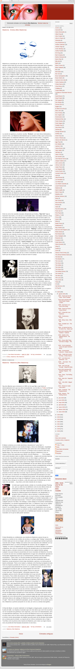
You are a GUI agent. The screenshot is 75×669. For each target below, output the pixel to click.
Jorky (57, 447)
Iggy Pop (57, 142)
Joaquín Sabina (59, 160)
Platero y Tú (58, 215)
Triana (57, 282)
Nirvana (57, 204)
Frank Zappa (58, 123)
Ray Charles (58, 227)
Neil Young (58, 200)
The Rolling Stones (60, 271)
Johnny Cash (58, 165)
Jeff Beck (57, 152)
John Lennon (58, 163)
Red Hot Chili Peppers (61, 229)
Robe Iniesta (58, 231)
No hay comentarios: (36, 354)
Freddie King (58, 125)
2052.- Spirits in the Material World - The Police (64, 336)
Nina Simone (58, 202)
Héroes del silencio (60, 140)
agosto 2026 (62, 294)
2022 (58, 421)
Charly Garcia (59, 84)
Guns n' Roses (59, 137)
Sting (56, 246)
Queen (57, 219)
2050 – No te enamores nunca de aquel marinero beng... (65, 347)
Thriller (44, 388)
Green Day (58, 135)
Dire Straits (58, 102)
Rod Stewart (58, 234)
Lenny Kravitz (59, 171)
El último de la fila (60, 108)
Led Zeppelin (58, 169)
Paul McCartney (59, 209)
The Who (57, 275)
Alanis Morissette (59, 32)
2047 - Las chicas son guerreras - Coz (64, 358)
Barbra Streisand (59, 57)
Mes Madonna (20, 356)
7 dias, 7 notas (9, 6)
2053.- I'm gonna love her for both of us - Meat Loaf (65, 328)
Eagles (57, 106)
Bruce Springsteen (60, 76)
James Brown (59, 148)
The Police (58, 269)
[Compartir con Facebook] (49, 354)
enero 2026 (62, 411)
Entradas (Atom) (14, 637)
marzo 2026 (62, 407)
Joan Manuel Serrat (60, 158)
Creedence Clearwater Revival (63, 92)
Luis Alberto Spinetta (60, 183)
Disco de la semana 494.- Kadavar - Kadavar (65, 332)
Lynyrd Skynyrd (59, 186)
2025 (58, 414)
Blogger (49, 664)
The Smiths (58, 273)
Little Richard (58, 177)
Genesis (57, 129)
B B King (57, 53)
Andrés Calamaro (60, 44)
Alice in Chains (59, 38)
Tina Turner (58, 279)
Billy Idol (57, 61)
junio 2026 (61, 400)
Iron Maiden (58, 144)
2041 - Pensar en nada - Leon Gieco (64, 386)
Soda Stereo (58, 242)
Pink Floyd (58, 213)
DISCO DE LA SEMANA (59, 528)
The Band (58, 257)
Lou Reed (58, 181)
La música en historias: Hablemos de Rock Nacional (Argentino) (24, 649)
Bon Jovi (57, 73)
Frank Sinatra (58, 121)
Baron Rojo (58, 59)
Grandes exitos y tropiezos (62, 440)
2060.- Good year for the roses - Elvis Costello (64, 296)
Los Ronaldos (59, 179)
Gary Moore (58, 127)
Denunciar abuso (60, 479)
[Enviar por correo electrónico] (46, 354)
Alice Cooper (58, 36)
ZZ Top (57, 288)
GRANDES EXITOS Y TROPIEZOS (58, 532)
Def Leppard (58, 100)
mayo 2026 (62, 402)
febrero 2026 (62, 409)
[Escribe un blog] (47, 354)
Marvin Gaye (58, 192)
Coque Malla (58, 90)
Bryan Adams (58, 78)
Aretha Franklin (59, 50)
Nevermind (59, 451)
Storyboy (58, 453)
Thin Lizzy (58, 277)
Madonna (13, 356)
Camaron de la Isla (60, 80)
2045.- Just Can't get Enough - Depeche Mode (65, 366)
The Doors (58, 263)
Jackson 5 (58, 146)
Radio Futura (58, 223)
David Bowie (58, 96)
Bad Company (59, 55)
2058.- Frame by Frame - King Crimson (64, 309)
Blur (56, 69)
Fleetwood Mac (59, 119)
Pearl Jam (58, 211)
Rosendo (57, 238)
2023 (58, 419)
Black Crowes (59, 65)
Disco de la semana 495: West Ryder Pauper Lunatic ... (64, 301)
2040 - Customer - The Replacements (64, 390)
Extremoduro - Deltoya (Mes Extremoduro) (18, 655)
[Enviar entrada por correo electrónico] (44, 354)
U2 (56, 284)
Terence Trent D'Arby (60, 252)
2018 (58, 431)
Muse (56, 198)
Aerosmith (58, 30)
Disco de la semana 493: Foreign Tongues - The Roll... (64, 371)
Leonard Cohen (59, 173)
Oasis (56, 206)
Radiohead (58, 225)
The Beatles (58, 259)
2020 (58, 426)
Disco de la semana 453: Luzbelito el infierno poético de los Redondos (25, 643)
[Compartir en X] (48, 354)
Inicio (21, 634)
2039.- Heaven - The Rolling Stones (63, 394)
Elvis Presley (58, 112)
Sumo (56, 250)
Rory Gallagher (59, 236)
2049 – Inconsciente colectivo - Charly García (65, 351)
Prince (57, 217)
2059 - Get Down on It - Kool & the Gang (64, 305)
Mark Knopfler (59, 190)
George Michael (59, 131)
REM (56, 221)
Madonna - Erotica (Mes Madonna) (14, 30)
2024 (58, 417)
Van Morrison (58, 286)
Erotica (8, 356)
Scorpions (58, 240)
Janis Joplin (58, 150)
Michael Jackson (59, 196)
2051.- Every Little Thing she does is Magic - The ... (65, 342)
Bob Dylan (58, 71)
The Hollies (58, 265)
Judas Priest (58, 167)
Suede (57, 248)
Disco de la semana (60, 438)
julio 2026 (61, 398)
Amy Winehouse (59, 42)
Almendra (57, 40)
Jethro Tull (58, 154)
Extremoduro (58, 117)
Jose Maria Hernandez (62, 449)
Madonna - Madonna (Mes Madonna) (15, 362)
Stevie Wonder (59, 244)
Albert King (58, 34)
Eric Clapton (58, 115)
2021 (58, 424)
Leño (56, 175)
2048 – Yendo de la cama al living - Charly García (65, 355)
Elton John (58, 110)
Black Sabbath (59, 67)
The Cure (57, 261)
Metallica (57, 194)
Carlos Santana (59, 82)
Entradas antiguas (46, 634)
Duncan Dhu (58, 104)
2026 (58, 292)
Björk (56, 63)
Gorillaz (57, 133)
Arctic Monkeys (59, 48)
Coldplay (57, 88)
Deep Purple (58, 98)
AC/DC (57, 28)
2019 (58, 428)
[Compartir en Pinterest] (51, 354)
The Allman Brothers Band (62, 254)
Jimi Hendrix (58, 156)
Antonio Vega (58, 46)
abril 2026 (61, 404)
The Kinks (58, 267)
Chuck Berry (58, 86)
